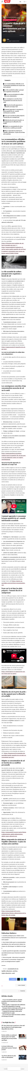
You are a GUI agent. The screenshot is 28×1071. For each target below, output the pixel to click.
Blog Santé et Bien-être (10, 19)
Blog (6, 17)
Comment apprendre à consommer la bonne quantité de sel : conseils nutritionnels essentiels (13, 111)
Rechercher (22, 990)
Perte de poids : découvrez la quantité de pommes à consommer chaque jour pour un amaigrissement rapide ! (13, 959)
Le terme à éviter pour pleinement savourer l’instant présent (9, 1047)
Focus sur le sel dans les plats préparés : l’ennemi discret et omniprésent (14, 116)
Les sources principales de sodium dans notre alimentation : (13, 95)
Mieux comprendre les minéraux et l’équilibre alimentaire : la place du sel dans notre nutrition (14, 132)
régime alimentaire (6, 973)
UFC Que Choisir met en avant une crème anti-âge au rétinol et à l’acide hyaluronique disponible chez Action (13, 1027)
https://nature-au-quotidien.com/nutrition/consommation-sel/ (13, 583)
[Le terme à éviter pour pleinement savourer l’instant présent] (22, 1047)
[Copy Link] (11, 35)
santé (13, 973)
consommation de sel (12, 968)
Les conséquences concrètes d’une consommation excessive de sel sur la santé (12, 100)
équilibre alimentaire (7, 971)
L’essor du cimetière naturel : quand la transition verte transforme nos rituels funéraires (12, 1001)
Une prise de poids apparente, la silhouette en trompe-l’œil (13, 105)
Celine (8, 39)
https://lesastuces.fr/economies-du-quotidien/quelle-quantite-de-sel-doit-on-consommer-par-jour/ (14, 755)
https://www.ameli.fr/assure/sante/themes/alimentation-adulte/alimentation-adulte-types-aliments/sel (14, 834)
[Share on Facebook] (6, 35)
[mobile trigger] (3, 1)
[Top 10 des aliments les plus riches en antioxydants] (22, 1057)
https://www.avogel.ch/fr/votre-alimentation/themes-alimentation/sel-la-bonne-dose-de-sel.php (14, 913)
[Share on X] (9, 35)
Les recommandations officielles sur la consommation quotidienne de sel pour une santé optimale (14, 85)
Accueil (4, 17)
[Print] (13, 35)
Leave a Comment (21, 985)
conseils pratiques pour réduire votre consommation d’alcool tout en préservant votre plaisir (14, 937)
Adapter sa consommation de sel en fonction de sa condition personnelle (13, 127)
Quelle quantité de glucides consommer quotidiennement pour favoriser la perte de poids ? (14, 953)
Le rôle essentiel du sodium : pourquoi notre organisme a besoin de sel (13, 90)
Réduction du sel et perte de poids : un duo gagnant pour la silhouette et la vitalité (13, 121)
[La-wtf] (7, 1)
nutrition (15, 971)
